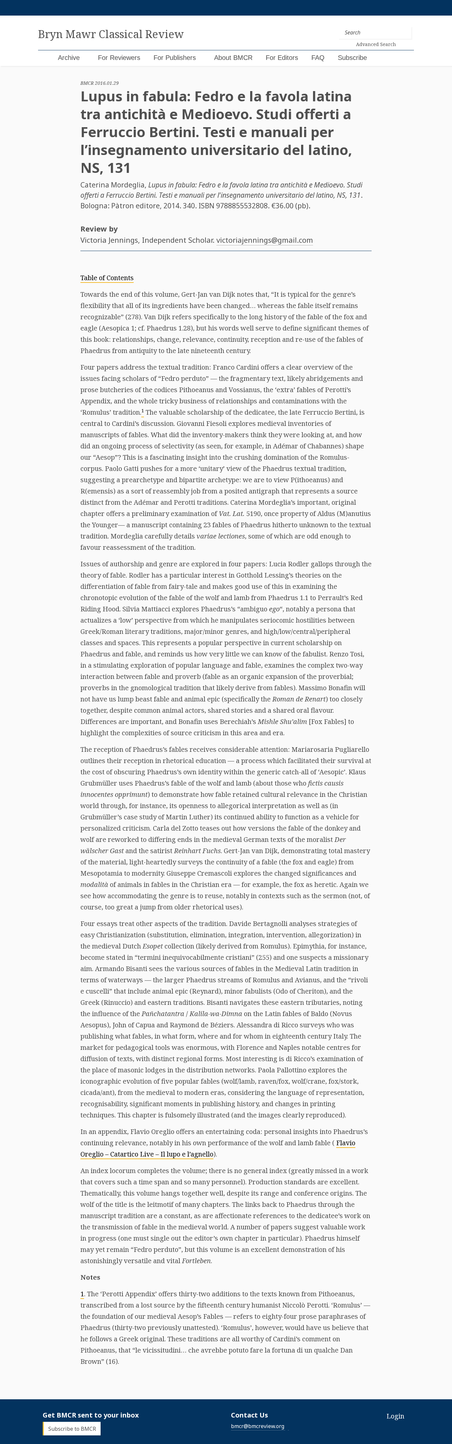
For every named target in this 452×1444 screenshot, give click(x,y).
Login (395, 1416)
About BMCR (233, 57)
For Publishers (175, 57)
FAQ (318, 57)
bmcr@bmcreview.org (257, 1426)
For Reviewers (119, 57)
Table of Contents (107, 277)
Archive (69, 57)
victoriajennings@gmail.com (264, 240)
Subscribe (352, 57)
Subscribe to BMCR (72, 1428)
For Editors (282, 57)
